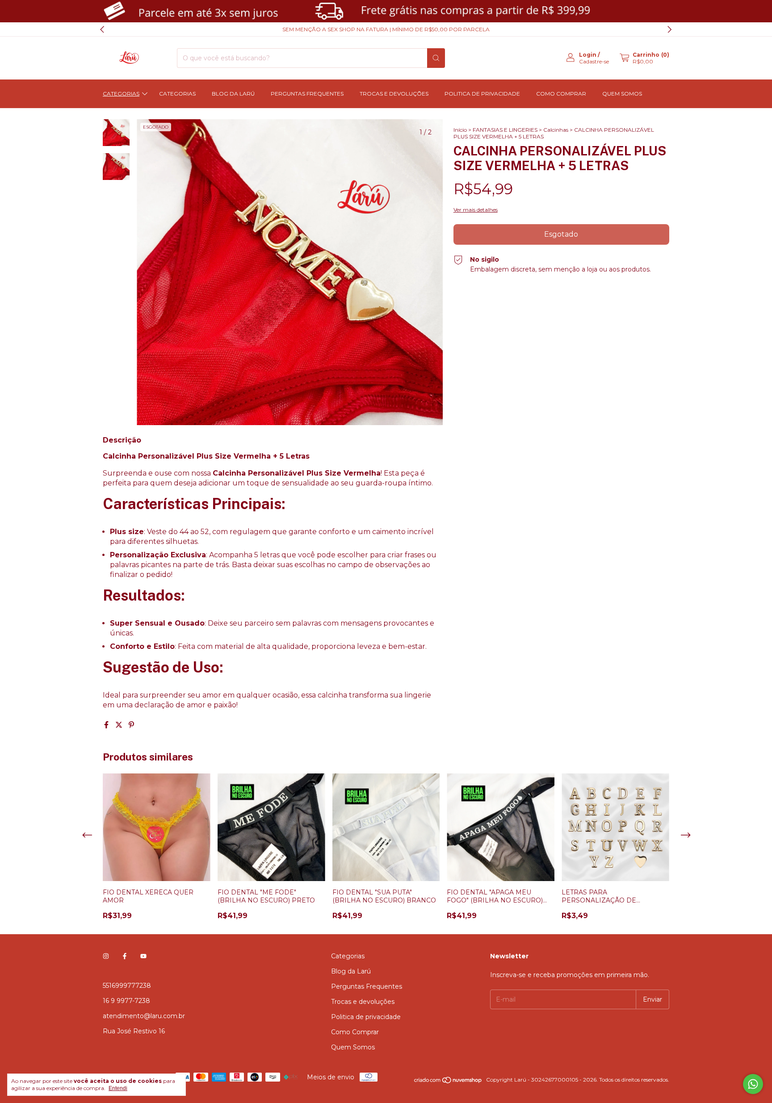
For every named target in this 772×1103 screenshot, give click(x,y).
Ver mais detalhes (475, 209)
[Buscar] (436, 58)
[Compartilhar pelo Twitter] (119, 725)
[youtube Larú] (143, 956)
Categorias (121, 93)
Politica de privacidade (482, 93)
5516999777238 (127, 986)
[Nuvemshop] (448, 1081)
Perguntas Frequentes (307, 93)
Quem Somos (622, 93)
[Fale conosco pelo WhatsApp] (753, 1084)
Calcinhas (555, 129)
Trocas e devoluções (394, 93)
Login (587, 54)
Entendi (118, 1088)
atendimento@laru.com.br (144, 1016)
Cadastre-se (594, 61)
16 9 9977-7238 (126, 1001)
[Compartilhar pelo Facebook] (107, 725)
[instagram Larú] (106, 956)
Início (460, 129)
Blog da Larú (233, 93)
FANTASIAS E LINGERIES (505, 129)
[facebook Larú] (125, 956)
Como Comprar (561, 93)
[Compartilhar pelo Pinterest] (131, 725)
